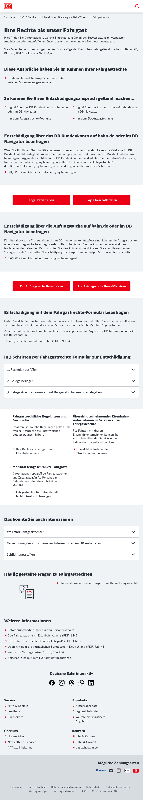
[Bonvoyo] (136, 770)
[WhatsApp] (81, 683)
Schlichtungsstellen (21, 554)
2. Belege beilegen (20, 381)
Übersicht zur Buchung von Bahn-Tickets (65, 17)
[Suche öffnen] (137, 6)
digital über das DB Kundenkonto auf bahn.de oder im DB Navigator (38, 109)
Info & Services (28, 17)
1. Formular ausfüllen (22, 369)
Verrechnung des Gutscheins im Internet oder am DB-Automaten (54, 543)
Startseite (9, 17)
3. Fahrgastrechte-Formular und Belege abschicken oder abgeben (54, 392)
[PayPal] (101, 770)
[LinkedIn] (91, 683)
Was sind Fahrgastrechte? (25, 532)
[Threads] (71, 683)
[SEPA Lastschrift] (119, 770)
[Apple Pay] (127, 770)
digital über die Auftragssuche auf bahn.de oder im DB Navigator (107, 109)
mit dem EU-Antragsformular (94, 118)
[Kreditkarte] (111, 770)
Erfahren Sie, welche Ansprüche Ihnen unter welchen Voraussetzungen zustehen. (36, 80)
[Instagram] (62, 683)
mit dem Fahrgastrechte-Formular (29, 118)
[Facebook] (52, 683)
